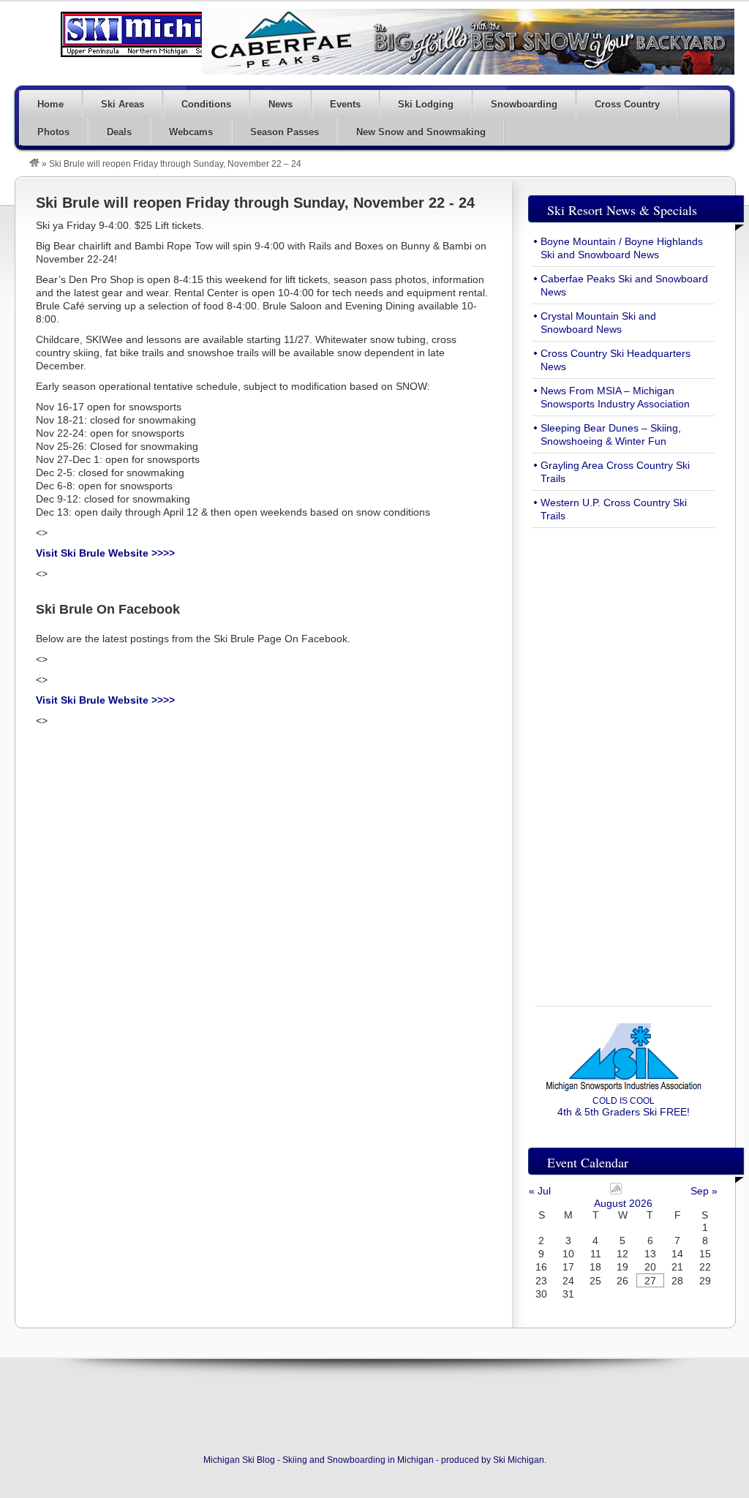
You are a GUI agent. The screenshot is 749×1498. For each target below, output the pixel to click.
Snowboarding (524, 104)
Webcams (191, 132)
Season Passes (284, 132)
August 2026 (623, 1203)
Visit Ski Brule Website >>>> (105, 553)
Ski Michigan (518, 1460)
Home (50, 104)
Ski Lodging (425, 104)
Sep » (704, 1191)
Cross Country (627, 104)
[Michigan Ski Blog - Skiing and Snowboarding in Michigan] (34, 164)
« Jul (540, 1191)
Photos (53, 132)
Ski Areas (122, 104)
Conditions (206, 104)
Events (345, 104)
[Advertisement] (623, 758)
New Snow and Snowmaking (421, 132)
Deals (119, 132)
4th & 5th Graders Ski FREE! (623, 1107)
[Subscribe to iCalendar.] (616, 1191)
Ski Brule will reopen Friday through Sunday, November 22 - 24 (255, 203)
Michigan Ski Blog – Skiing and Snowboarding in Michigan (161, 34)
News (280, 104)
